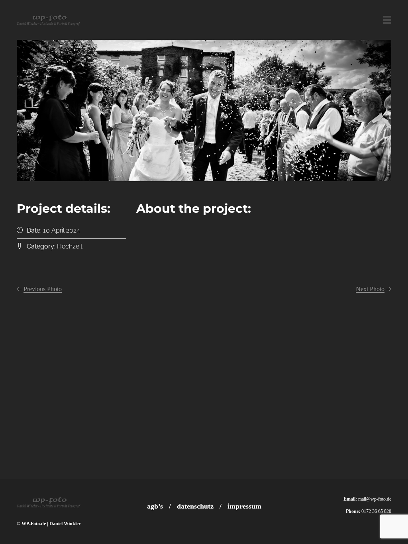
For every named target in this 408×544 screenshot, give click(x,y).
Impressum (244, 506)
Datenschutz (195, 506)
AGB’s (155, 506)
